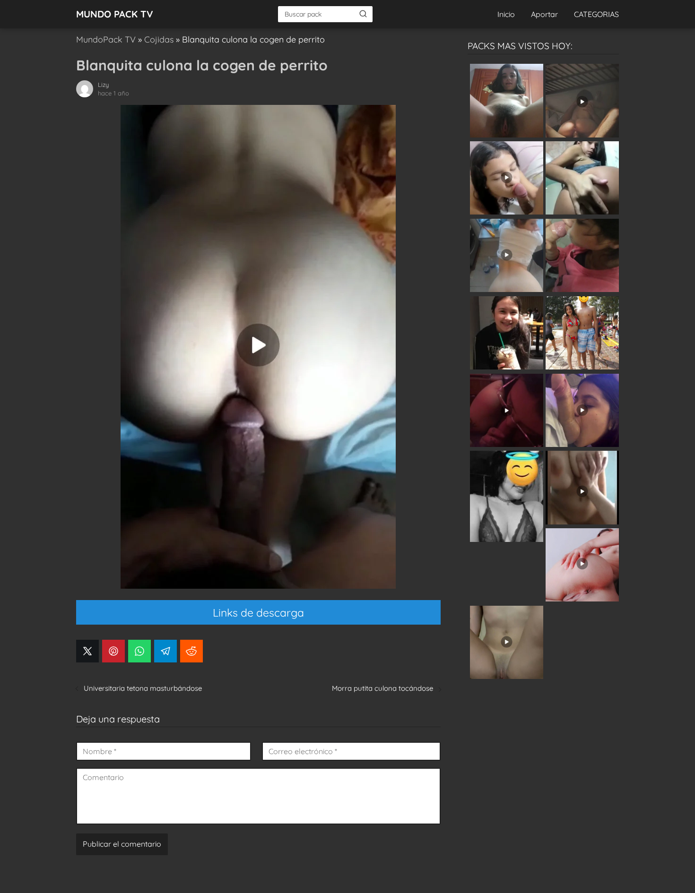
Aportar (544, 14)
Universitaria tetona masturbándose (143, 688)
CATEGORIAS (596, 14)
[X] (87, 651)
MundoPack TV (106, 39)
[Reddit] (191, 651)
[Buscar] (363, 13)
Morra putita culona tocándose (382, 688)
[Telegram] (165, 651)
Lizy (103, 84)
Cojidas (159, 39)
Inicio (506, 14)
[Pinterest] (113, 651)
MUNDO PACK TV (114, 14)
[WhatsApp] (139, 651)
